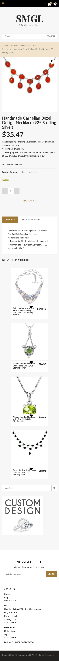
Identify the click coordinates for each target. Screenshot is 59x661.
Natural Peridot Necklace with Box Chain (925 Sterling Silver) (24, 419)
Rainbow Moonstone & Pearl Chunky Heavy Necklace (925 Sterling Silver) (23, 311)
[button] (52, 61)
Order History (10, 631)
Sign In (7, 635)
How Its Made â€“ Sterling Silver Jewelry (22, 609)
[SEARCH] (54, 488)
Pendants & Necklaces (19, 46)
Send (52, 574)
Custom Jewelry (11, 616)
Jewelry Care (10, 620)
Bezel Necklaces (29, 172)
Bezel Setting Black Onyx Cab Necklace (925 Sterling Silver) (24, 472)
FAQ (6, 606)
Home (5, 46)
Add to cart (29, 201)
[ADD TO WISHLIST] (33, 308)
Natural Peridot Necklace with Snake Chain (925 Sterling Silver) (24, 366)
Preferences (9, 627)
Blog (6, 598)
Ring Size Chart (11, 613)
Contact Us (9, 594)
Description (10, 220)
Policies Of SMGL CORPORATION (19, 642)
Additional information (31, 220)
